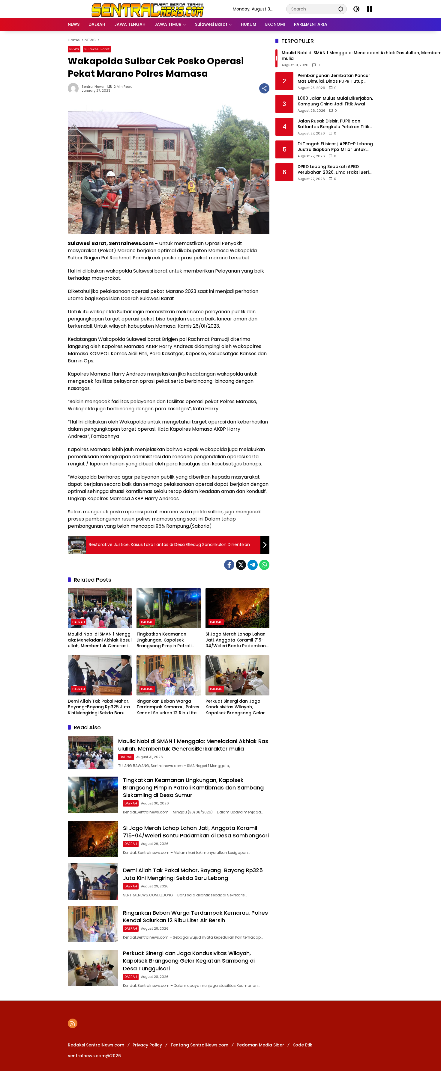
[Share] (264, 88)
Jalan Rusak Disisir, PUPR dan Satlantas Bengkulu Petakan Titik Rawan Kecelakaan (333, 124)
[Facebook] (229, 565)
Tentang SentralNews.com (199, 1045)
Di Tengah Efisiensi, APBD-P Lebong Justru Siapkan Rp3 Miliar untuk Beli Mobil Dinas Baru (335, 147)
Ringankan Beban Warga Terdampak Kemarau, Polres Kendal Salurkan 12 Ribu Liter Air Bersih (167, 707)
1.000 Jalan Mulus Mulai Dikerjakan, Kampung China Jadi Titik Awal (335, 101)
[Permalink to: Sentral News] (75, 88)
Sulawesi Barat (97, 49)
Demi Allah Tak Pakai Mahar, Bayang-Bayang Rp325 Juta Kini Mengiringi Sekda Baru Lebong (99, 707)
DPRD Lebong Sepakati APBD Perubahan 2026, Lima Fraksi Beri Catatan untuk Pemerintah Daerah (335, 170)
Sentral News (93, 86)
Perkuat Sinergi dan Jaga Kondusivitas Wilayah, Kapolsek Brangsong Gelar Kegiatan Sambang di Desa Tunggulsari (235, 707)
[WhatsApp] (264, 565)
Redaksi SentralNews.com (96, 1045)
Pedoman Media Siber (260, 1045)
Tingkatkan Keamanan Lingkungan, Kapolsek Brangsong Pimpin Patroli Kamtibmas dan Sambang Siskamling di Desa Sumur (165, 640)
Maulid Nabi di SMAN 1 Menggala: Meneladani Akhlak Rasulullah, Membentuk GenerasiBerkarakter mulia (100, 640)
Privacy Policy (147, 1045)
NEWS (74, 49)
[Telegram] (253, 565)
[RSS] (72, 1023)
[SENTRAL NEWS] (144, 9)
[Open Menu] (369, 9)
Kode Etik (302, 1045)
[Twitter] (241, 565)
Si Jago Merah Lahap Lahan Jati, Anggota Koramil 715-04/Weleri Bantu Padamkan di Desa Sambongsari (236, 640)
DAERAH (78, 622)
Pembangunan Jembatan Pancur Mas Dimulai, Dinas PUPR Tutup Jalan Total (334, 78)
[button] (341, 9)
